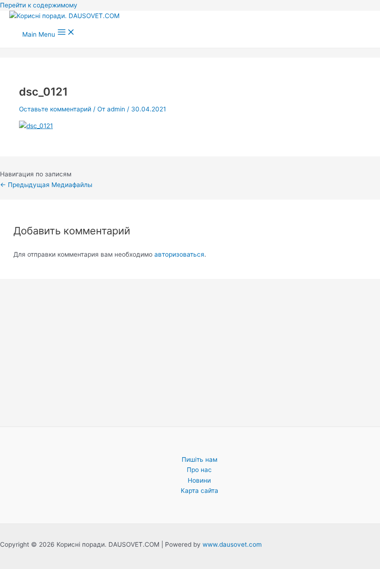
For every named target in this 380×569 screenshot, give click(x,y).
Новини (199, 480)
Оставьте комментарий (55, 109)
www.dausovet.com (232, 544)
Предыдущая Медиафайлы (46, 184)
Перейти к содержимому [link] (38, 5)
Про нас (199, 469)
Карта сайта (199, 490)
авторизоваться (179, 254)
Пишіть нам (199, 459)
